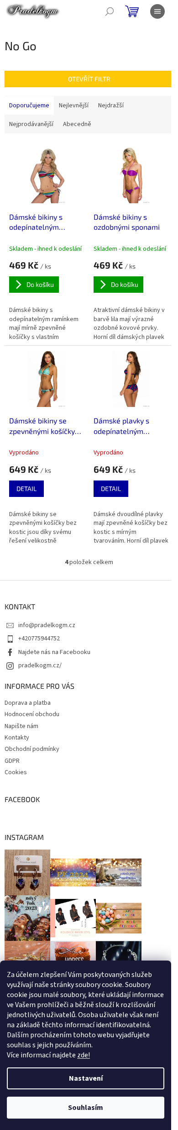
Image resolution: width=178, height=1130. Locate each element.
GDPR (12, 761)
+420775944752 (39, 638)
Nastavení (86, 1078)
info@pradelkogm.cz (46, 625)
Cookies (16, 772)
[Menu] (157, 11)
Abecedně (77, 124)
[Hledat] (109, 11)
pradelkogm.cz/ (40, 665)
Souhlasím (85, 1108)
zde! (83, 1055)
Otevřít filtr (89, 79)
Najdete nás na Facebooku (54, 652)
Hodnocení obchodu (32, 714)
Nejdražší (111, 105)
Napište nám (21, 726)
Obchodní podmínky (32, 749)
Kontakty (17, 737)
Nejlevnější (74, 105)
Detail (26, 488)
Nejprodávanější (31, 124)
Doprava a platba (28, 703)
